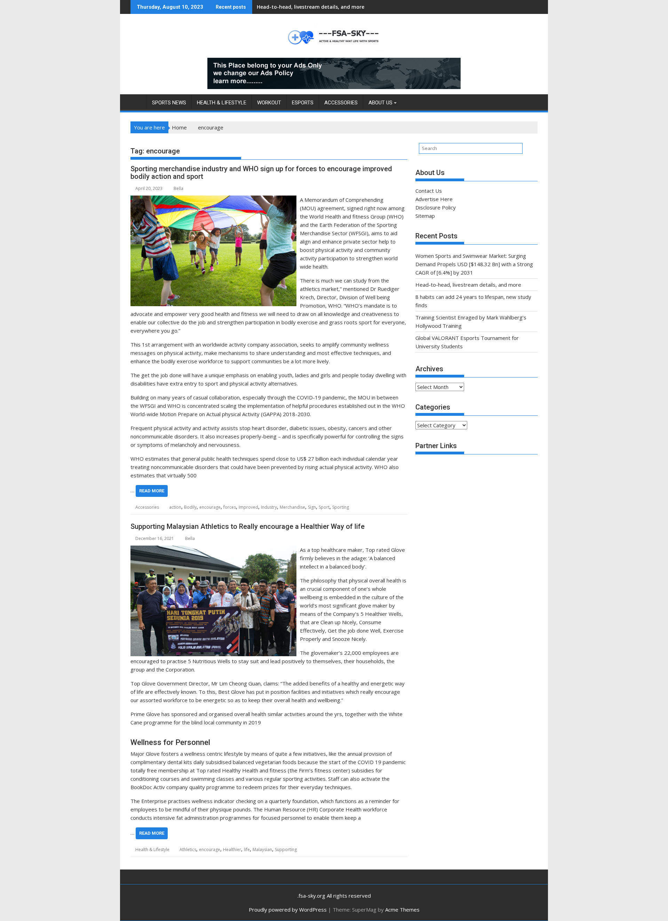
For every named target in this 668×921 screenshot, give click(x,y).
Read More (151, 490)
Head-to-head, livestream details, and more (468, 284)
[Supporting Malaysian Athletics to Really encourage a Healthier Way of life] (213, 549)
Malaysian (262, 849)
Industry (269, 507)
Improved (248, 507)
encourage (210, 507)
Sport (324, 507)
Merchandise (292, 507)
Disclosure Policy (435, 207)
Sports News (169, 103)
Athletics (188, 849)
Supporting (286, 849)
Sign (312, 507)
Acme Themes (402, 909)
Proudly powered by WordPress (288, 909)
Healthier (232, 849)
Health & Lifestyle (221, 103)
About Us (380, 103)
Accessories (341, 103)
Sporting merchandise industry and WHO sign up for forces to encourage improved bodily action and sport (261, 173)
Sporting (340, 507)
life (247, 849)
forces (229, 507)
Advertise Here (434, 199)
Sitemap (425, 215)
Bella (178, 188)
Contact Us (428, 190)
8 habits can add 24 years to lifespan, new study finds (322, 6)
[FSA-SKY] (137, 101)
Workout (269, 103)
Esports (302, 103)
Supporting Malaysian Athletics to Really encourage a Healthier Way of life (247, 526)
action (175, 507)
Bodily (190, 507)
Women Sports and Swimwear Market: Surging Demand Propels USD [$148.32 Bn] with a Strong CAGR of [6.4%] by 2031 (474, 264)
